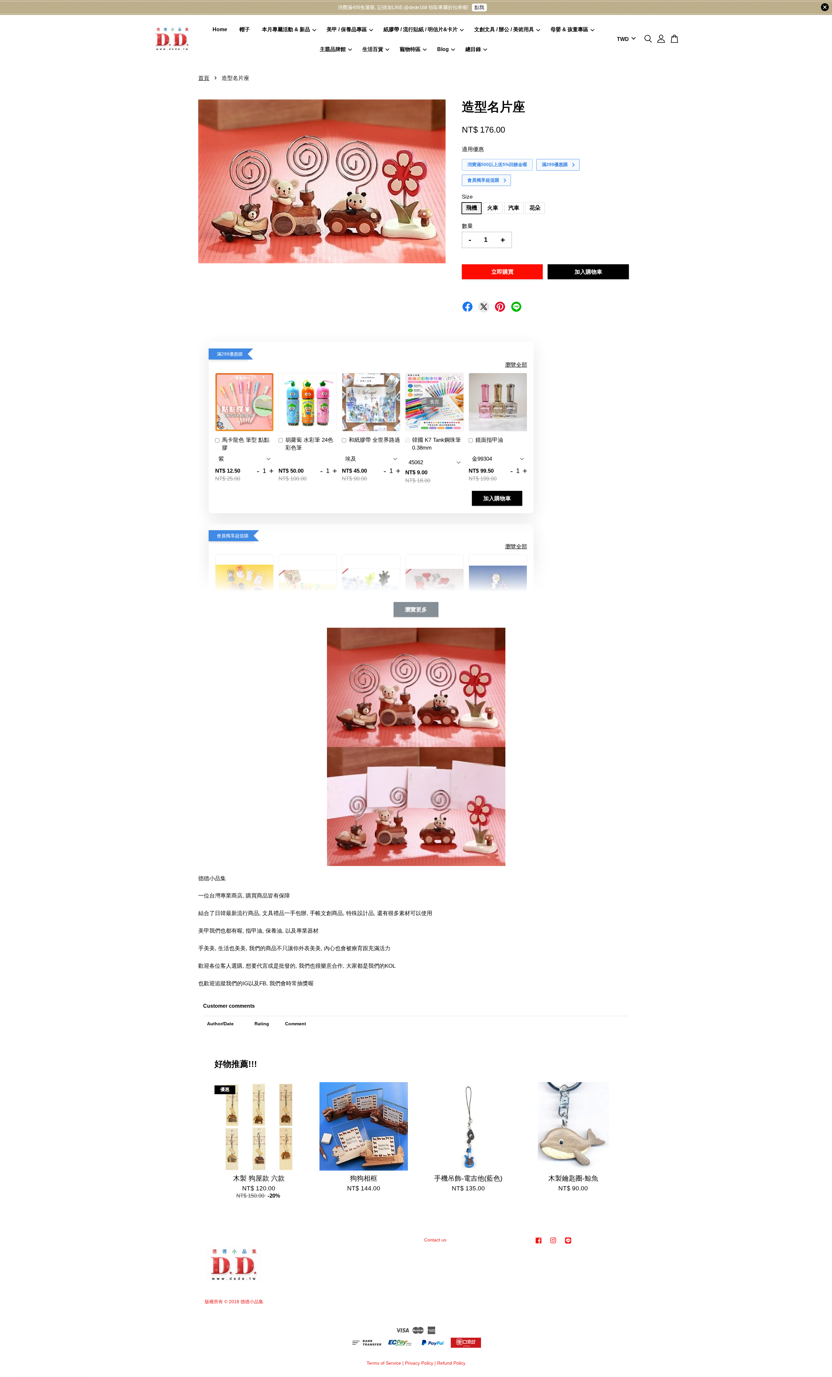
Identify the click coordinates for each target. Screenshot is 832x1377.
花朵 (534, 208)
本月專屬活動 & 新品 (286, 29)
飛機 (471, 208)
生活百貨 (372, 49)
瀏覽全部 (516, 365)
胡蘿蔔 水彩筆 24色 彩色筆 (309, 444)
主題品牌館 (333, 49)
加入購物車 (497, 498)
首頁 (203, 78)
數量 (467, 226)
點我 (479, 7)
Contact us (435, 1239)
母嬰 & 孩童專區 (569, 29)
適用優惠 (473, 149)
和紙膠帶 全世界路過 (374, 440)
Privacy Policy (419, 1363)
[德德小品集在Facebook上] (538, 1243)
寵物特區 (410, 49)
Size (467, 197)
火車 (492, 208)
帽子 (245, 29)
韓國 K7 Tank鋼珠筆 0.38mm (436, 444)
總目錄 (473, 49)
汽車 (513, 208)
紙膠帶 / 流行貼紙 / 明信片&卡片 (421, 29)
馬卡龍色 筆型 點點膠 (245, 444)
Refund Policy (451, 1363)
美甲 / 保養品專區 (347, 29)
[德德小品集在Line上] (568, 1243)
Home (220, 29)
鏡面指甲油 (489, 440)
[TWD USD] (625, 39)
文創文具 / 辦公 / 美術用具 (504, 29)
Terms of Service (384, 1363)
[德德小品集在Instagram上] (553, 1243)
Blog (443, 49)
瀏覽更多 (416, 609)
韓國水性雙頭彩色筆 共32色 (59, 1359)
